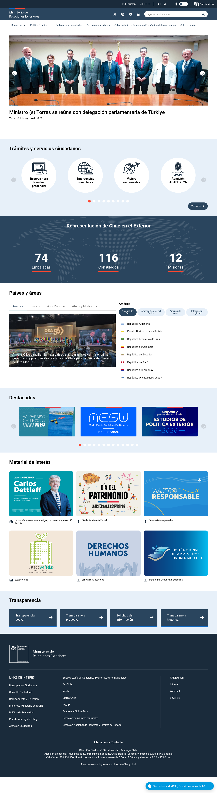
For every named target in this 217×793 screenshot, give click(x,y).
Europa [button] (35, 306)
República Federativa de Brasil (144, 339)
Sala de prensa (188, 25)
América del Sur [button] (127, 312)
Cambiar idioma (207, 4)
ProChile (67, 684)
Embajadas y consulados (69, 25)
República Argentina (138, 323)
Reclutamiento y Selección (24, 699)
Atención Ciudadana (20, 725)
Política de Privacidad (21, 712)
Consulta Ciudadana (20, 692)
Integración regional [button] (197, 312)
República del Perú (137, 362)
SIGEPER (145, 4)
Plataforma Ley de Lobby (23, 719)
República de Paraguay (140, 370)
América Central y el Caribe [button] (151, 312)
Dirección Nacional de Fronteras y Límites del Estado (92, 724)
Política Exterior (38, 25)
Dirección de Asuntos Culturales (80, 718)
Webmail (175, 691)
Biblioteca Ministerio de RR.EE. (26, 705)
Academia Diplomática (75, 711)
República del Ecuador (139, 354)
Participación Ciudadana (23, 685)
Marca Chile (69, 697)
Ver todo (195, 206)
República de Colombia (140, 346)
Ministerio (16, 25)
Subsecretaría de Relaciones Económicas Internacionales (145, 25)
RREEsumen (129, 4)
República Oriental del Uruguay (144, 377)
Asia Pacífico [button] (56, 306)
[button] (202, 73)
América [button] (18, 306)
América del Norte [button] (175, 312)
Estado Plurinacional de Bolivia (144, 331)
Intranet (174, 684)
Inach (66, 691)
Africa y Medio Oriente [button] (87, 306)
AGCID (66, 704)
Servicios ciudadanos (98, 25)
